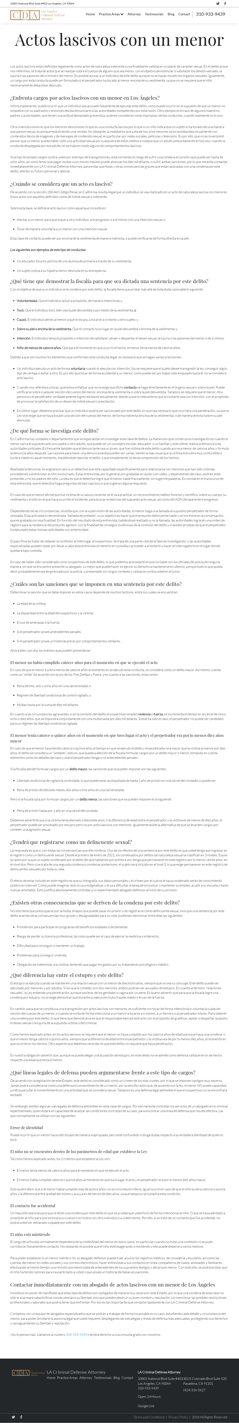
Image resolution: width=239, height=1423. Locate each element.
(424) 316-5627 (194, 1390)
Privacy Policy (178, 1417)
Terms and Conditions (149, 1417)
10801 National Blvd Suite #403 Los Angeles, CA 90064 (42, 3)
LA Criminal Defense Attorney (76, 1372)
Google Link (146, 1406)
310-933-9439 (210, 14)
